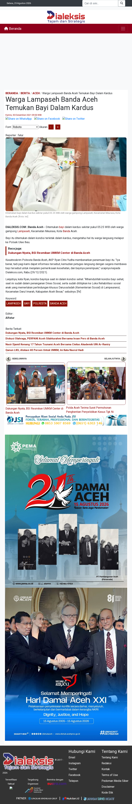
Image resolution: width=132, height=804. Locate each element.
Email (72, 757)
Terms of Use (110, 775)
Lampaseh (23, 231)
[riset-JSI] (66, 420)
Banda (66, 231)
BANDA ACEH (58, 303)
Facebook (74, 775)
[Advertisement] (66, 62)
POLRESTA (40, 303)
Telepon (73, 780)
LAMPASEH (13, 303)
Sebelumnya (19, 358)
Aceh (36, 93)
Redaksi (106, 763)
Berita (25, 93)
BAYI (27, 303)
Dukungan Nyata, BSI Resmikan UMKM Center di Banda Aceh (49, 253)
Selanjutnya (112, 358)
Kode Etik (107, 792)
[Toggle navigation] (123, 28)
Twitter (73, 769)
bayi (61, 227)
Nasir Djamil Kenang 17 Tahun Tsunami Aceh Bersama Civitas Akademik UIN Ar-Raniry (58, 344)
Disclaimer (108, 786)
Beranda (14, 29)
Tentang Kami (110, 757)
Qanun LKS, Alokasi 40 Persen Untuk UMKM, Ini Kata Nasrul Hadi (45, 350)
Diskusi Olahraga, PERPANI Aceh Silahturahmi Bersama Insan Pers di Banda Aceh (55, 338)
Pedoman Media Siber (115, 780)
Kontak (106, 769)
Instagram (75, 763)
